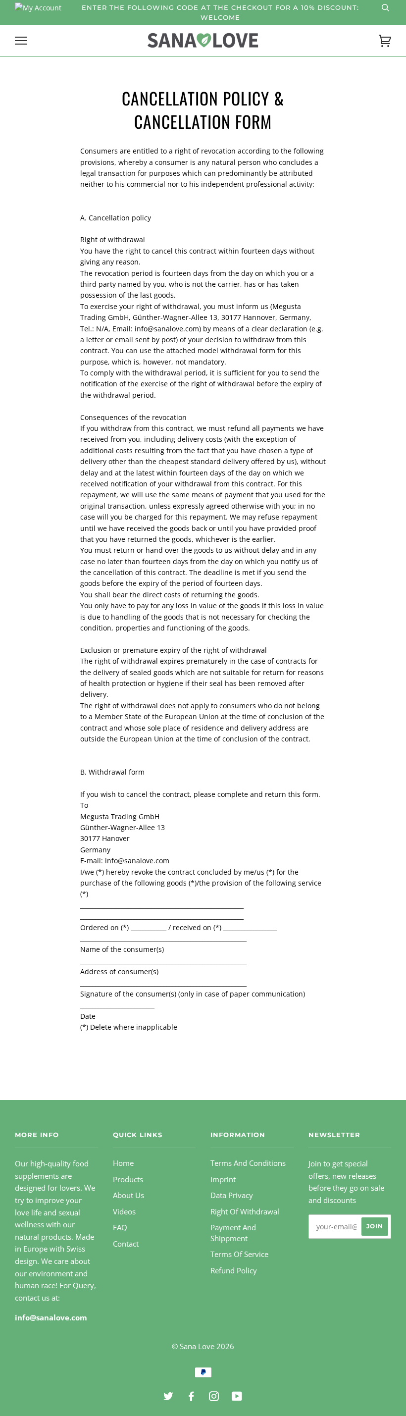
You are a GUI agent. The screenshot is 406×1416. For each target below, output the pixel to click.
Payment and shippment (233, 1233)
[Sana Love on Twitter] (168, 1398)
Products (128, 1179)
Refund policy (233, 1270)
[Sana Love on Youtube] (237, 1398)
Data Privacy (231, 1195)
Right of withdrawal (244, 1211)
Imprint (223, 1179)
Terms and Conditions (248, 1163)
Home (123, 1163)
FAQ (120, 1227)
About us (128, 1195)
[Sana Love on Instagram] (214, 1398)
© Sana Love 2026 (203, 1346)
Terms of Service (239, 1254)
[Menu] (21, 41)
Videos (124, 1211)
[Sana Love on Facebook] (191, 1398)
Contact (126, 1244)
